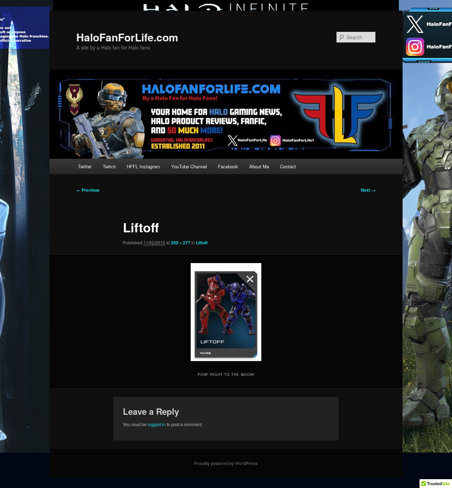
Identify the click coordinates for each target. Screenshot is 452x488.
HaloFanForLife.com (127, 37)
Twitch (109, 166)
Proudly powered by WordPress (226, 463)
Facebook (228, 166)
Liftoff (202, 242)
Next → (368, 190)
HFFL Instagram (143, 166)
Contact (288, 166)
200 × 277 (180, 242)
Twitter (84, 166)
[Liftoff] (226, 312)
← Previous (88, 190)
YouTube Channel (189, 166)
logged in (157, 424)
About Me (259, 166)
